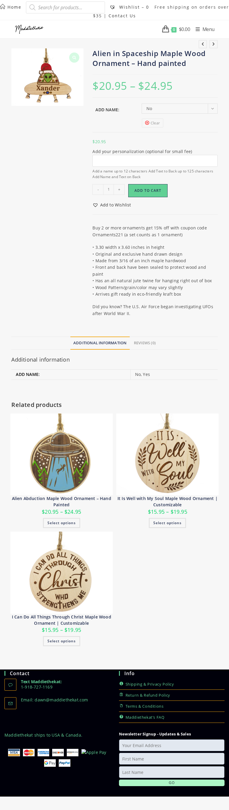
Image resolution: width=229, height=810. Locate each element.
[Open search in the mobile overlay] (65, 7)
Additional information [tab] (99, 342)
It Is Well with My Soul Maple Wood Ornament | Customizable (167, 501)
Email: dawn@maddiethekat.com (54, 700)
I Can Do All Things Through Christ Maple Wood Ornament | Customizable (61, 620)
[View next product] (213, 44)
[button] (111, 205)
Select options (61, 522)
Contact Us (122, 15)
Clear (155, 123)
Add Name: (107, 109)
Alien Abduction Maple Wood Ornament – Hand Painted (61, 501)
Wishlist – (133, 7)
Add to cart (147, 190)
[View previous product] (203, 44)
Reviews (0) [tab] (145, 342)
